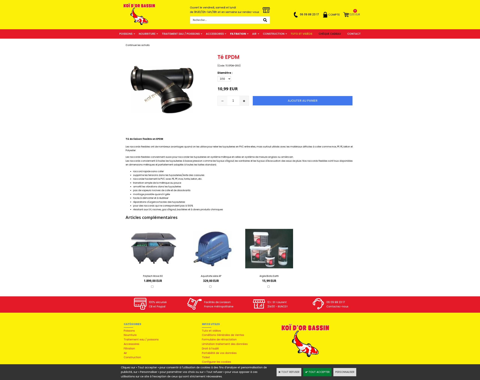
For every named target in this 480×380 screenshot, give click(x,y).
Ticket (206, 357)
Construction (273, 34)
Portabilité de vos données (219, 353)
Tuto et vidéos (301, 34)
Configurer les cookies (216, 362)
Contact (354, 34)
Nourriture (147, 34)
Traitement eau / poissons (181, 34)
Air (254, 34)
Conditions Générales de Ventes (223, 335)
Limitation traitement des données (225, 344)
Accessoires (215, 34)
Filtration (238, 34)
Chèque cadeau (330, 34)
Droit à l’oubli (210, 348)
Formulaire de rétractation (219, 339)
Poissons (125, 34)
